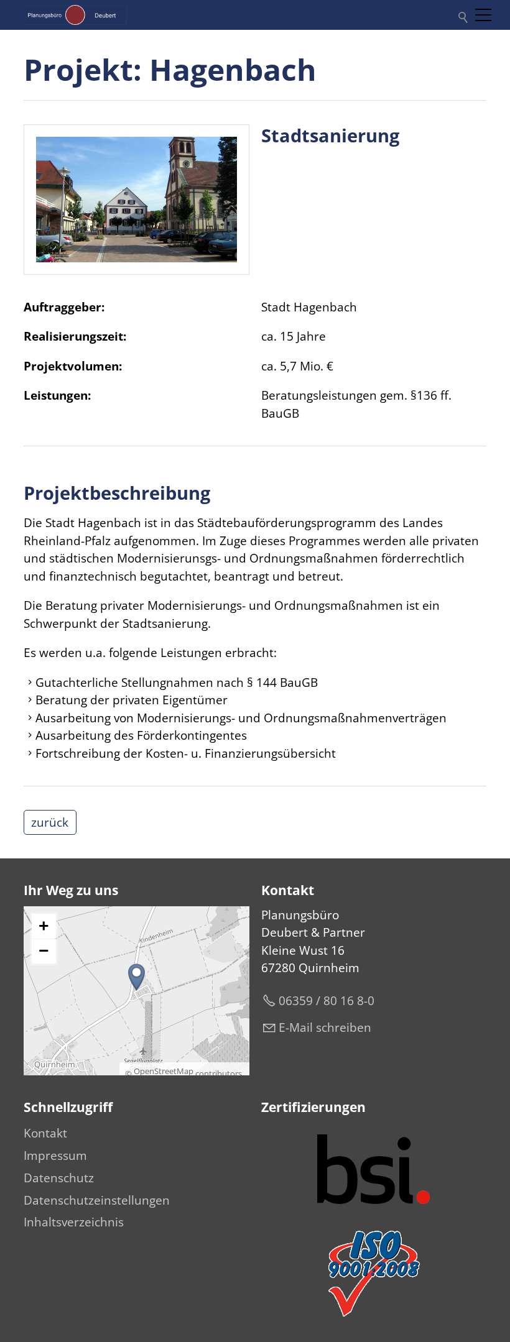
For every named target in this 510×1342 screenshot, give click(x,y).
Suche (460, 14)
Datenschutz (59, 1178)
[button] (483, 15)
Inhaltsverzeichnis (74, 1222)
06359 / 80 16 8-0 (326, 1001)
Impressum (55, 1155)
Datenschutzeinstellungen (97, 1200)
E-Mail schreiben (325, 1027)
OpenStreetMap (163, 1071)
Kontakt (45, 1133)
